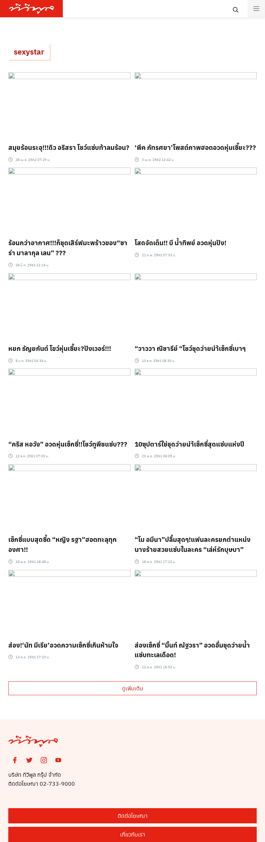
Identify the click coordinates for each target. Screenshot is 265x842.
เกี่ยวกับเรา (132, 834)
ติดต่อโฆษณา (133, 816)
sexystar (29, 51)
